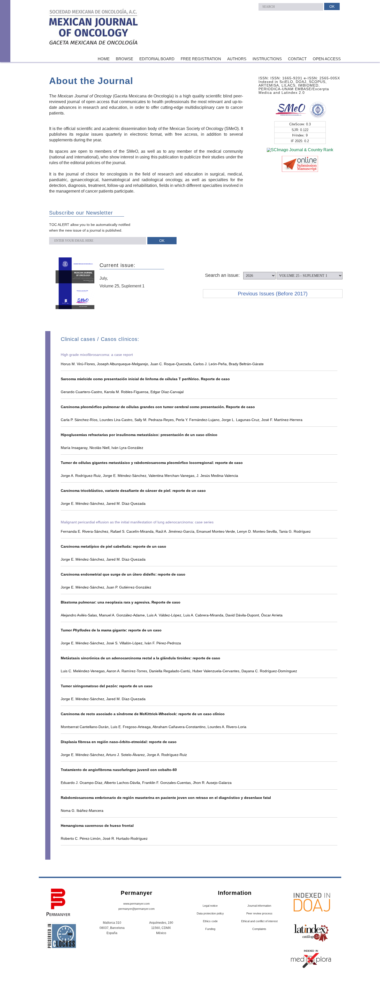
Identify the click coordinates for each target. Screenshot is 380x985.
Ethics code (210, 921)
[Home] (94, 28)
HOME (104, 59)
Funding (210, 928)
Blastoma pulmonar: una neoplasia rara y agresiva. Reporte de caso (120, 602)
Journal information (259, 905)
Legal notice (210, 905)
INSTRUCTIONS (267, 59)
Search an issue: (222, 275)
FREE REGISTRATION (201, 59)
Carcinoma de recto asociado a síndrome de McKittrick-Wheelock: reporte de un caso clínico (143, 714)
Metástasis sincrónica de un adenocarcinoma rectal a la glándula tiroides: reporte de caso (140, 658)
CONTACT (297, 59)
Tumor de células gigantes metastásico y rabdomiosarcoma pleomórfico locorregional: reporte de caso (152, 463)
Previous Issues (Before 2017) (273, 293)
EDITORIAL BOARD (156, 59)
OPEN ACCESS (327, 59)
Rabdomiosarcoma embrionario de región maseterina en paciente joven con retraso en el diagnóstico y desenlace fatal (166, 798)
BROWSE (124, 59)
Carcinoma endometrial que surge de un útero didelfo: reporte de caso (123, 574)
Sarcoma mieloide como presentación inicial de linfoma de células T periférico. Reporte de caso (145, 379)
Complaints (259, 928)
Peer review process (259, 913)
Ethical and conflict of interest (259, 921)
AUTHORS (236, 59)
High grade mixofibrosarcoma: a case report (97, 355)
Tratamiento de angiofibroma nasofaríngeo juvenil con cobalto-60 (119, 770)
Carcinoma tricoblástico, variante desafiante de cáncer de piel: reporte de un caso (133, 490)
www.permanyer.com (136, 903)
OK (332, 6)
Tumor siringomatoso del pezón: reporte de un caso (107, 686)
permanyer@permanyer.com (136, 908)
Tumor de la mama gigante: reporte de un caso (111, 630)
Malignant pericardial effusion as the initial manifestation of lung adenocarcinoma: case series (137, 522)
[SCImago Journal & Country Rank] (300, 149)
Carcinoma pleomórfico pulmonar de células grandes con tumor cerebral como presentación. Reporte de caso (158, 407)
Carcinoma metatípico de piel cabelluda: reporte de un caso (113, 546)
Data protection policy (210, 913)
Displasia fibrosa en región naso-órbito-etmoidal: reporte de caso (119, 742)
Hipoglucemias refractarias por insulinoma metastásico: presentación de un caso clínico (139, 435)
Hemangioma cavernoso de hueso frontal (97, 825)
